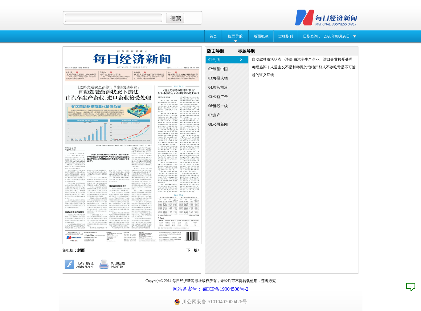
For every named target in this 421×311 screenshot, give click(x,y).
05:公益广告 (218, 97)
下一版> (193, 250)
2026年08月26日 (337, 36)
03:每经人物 (218, 78)
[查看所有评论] (410, 287)
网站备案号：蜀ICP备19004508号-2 (210, 289)
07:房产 (214, 115)
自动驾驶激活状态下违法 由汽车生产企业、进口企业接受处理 (302, 59)
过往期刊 (285, 36)
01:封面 (214, 60)
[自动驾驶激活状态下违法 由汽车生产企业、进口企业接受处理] (108, 156)
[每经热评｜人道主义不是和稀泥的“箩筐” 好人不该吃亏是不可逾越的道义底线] (178, 138)
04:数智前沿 (218, 87)
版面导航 (235, 36)
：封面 (79, 250)
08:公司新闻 (218, 124)
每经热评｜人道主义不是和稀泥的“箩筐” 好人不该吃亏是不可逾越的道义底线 (304, 71)
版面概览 (261, 36)
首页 (213, 36)
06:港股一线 (218, 106)
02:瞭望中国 (218, 69)
